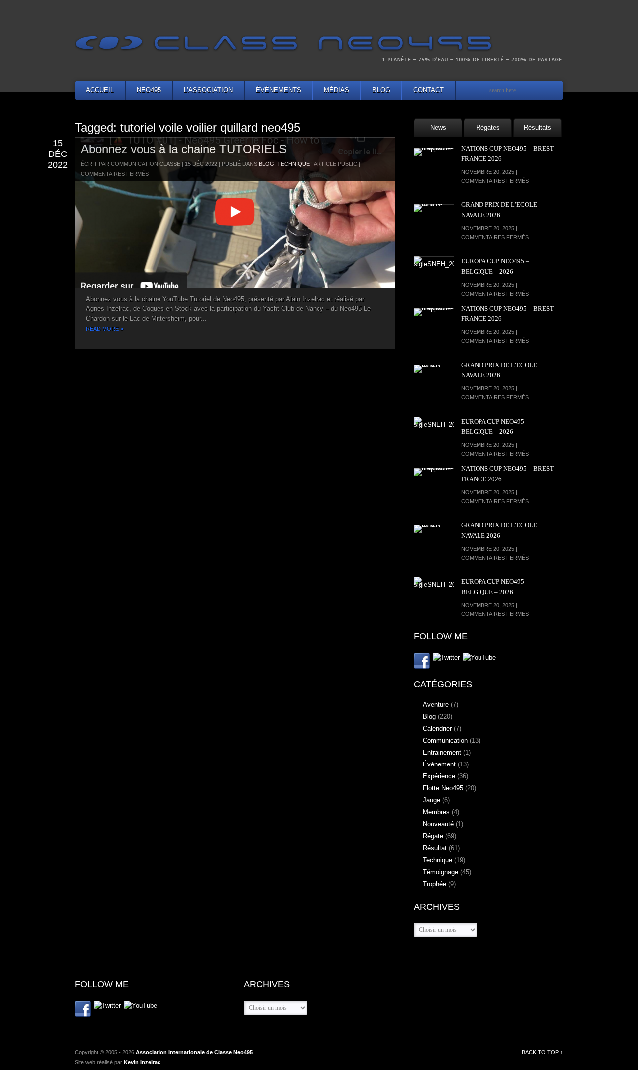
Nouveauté (438, 824)
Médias (336, 90)
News (438, 127)
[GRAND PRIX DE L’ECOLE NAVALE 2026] (434, 224)
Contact (428, 90)
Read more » (104, 329)
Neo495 (149, 90)
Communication (445, 740)
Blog (381, 90)
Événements (278, 90)
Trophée (434, 884)
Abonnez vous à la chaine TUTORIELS (184, 148)
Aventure (436, 704)
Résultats (537, 127)
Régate (433, 836)
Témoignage (440, 872)
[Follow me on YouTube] (479, 658)
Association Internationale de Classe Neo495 (194, 1052)
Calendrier (437, 728)
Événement (439, 764)
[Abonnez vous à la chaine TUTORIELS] (235, 212)
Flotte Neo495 (443, 788)
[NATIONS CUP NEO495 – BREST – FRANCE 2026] (434, 168)
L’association (208, 90)
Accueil (100, 90)
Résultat (435, 848)
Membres (436, 812)
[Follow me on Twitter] (446, 658)
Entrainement (442, 752)
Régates (488, 127)
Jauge (431, 800)
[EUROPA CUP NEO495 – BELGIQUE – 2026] (434, 276)
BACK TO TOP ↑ (542, 1052)
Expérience (439, 776)
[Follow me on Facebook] (422, 662)
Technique (293, 164)
